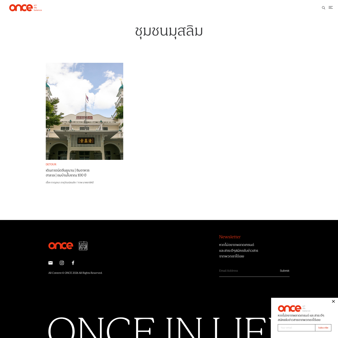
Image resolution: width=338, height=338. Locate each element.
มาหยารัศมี (88, 182)
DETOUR (51, 164)
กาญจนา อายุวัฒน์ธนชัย (63, 182)
